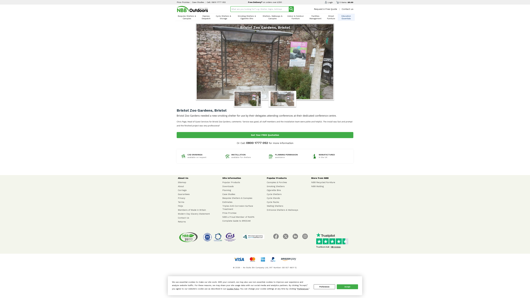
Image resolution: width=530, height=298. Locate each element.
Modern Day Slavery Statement (194, 214)
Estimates (227, 202)
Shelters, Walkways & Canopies (272, 17)
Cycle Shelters (274, 194)
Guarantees (184, 194)
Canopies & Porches (277, 182)
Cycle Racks (273, 202)
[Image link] (192, 9)
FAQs (180, 206)
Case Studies (198, 2)
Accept (347, 287)
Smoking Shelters (276, 186)
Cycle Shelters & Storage (223, 17)
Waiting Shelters (275, 206)
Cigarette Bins (274, 190)
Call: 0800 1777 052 (216, 2)
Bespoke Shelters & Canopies (187, 17)
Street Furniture (331, 17)
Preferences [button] (302, 289)
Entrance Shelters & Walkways (282, 210)
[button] (329, 2)
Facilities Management (315, 17)
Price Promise (183, 2)
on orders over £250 (272, 2)
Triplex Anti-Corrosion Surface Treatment (237, 207)
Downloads (228, 186)
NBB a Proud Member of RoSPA (238, 217)
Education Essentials (346, 17)
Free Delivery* (255, 2)
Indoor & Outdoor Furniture (295, 17)
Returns (182, 221)
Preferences (324, 287)
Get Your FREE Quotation (265, 135)
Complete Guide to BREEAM (236, 221)
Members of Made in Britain (192, 210)
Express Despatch (206, 17)
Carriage (182, 190)
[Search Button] (291, 9)
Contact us (347, 9)
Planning (226, 190)
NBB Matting (317, 186)
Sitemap (182, 182)
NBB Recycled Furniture (323, 182)
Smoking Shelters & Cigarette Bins (247, 17)
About (181, 186)
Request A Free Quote (325, 9)
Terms (181, 202)
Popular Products (231, 182)
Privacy (181, 198)
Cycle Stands (273, 198)
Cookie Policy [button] (233, 289)
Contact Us (183, 218)
